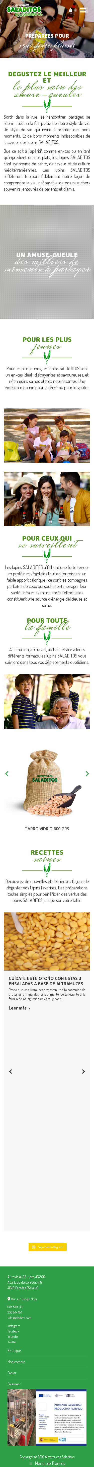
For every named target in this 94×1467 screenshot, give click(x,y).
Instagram (14, 1326)
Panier (12, 1372)
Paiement (14, 1384)
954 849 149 (15, 1307)
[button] (10, 1071)
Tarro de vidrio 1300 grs (49, 828)
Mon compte (16, 1361)
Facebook (13, 1331)
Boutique (14, 1350)
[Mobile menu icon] (84, 10)
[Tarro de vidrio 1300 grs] (49, 781)
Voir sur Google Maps (24, 1299)
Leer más (18, 1008)
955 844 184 (15, 1312)
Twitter (12, 1342)
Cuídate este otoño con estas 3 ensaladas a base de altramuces (46, 981)
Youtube (13, 1336)
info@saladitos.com (20, 1318)
